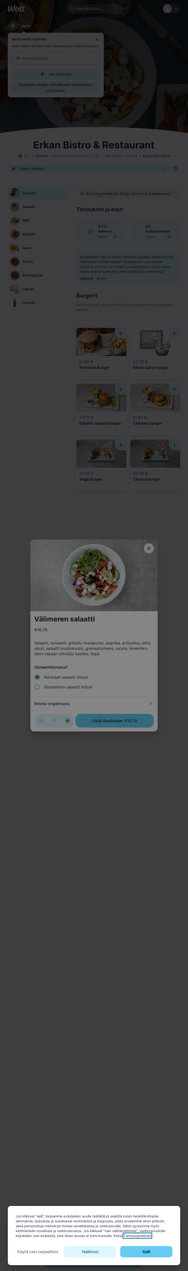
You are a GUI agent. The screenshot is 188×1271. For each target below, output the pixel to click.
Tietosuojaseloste (137, 1236)
